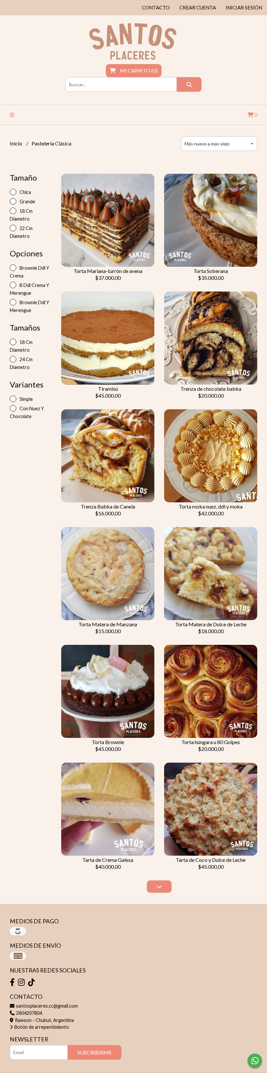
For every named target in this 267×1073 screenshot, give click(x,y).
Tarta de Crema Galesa (107, 860)
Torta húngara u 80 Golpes (210, 742)
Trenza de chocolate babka (210, 389)
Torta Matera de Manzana (107, 624)
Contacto (156, 7)
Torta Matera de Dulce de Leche (210, 624)
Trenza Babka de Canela (108, 506)
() (139, 70)
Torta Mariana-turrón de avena (108, 271)
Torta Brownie (108, 742)
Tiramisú (108, 389)
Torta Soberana (210, 271)
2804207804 (28, 1013)
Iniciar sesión (244, 7)
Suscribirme (94, 1052)
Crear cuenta (197, 7)
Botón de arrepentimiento (41, 1027)
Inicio (16, 143)
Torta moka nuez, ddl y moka (211, 506)
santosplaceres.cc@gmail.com (46, 1006)
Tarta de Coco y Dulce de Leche (211, 860)
